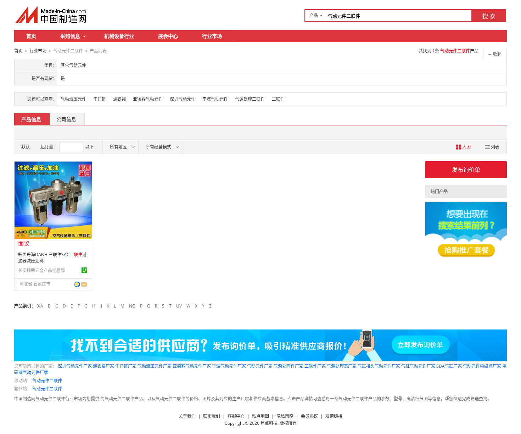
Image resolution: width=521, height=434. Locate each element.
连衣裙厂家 (103, 366)
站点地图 (260, 416)
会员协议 (309, 416)
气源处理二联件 (250, 99)
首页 (31, 36)
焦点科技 (269, 423)
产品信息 (31, 119)
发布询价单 (466, 170)
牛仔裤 (99, 99)
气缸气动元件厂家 (418, 366)
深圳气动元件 (182, 99)
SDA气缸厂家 (449, 366)
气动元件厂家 (260, 366)
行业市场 (212, 36)
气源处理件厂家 (288, 366)
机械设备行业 (119, 36)
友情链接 (333, 416)
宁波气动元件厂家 (229, 366)
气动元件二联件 (47, 381)
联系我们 (211, 416)
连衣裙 (119, 99)
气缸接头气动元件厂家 (379, 366)
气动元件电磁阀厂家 (482, 366)
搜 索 (488, 16)
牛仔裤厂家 (125, 366)
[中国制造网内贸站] (51, 14)
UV (179, 306)
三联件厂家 (315, 366)
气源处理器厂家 (342, 366)
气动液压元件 (73, 99)
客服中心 (236, 416)
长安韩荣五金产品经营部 (41, 270)
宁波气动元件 (215, 99)
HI (94, 306)
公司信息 (66, 119)
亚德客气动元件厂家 (192, 366)
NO (132, 306)
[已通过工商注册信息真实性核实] (84, 270)
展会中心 (168, 36)
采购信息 (70, 36)
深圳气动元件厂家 (75, 366)
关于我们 (187, 416)
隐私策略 (284, 416)
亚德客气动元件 (148, 99)
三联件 (278, 99)
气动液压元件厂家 (155, 366)
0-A (40, 306)
